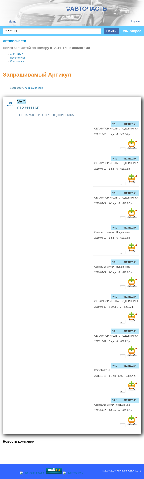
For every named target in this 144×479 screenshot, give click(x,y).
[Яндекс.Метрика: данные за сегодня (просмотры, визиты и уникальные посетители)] (73, 472)
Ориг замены (17, 61)
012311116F (16, 54)
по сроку (29, 88)
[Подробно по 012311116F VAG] (10, 109)
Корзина (136, 21)
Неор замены (17, 57)
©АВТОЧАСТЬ (86, 8)
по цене (38, 88)
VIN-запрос (132, 31)
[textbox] (52, 31)
